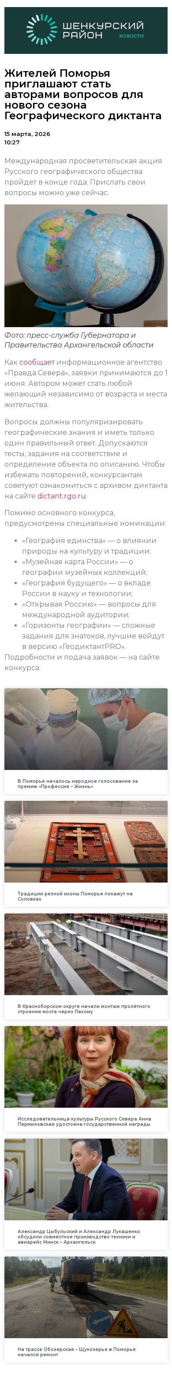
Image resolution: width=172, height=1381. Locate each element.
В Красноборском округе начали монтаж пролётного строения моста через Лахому (84, 1009)
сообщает (37, 362)
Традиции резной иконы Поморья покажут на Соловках (75, 896)
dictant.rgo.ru (61, 496)
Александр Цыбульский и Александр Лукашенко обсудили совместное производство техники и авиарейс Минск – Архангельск (79, 1237)
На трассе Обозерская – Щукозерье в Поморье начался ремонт (77, 1352)
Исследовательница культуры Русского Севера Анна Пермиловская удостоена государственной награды (84, 1121)
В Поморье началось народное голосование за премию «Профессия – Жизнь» (78, 783)
